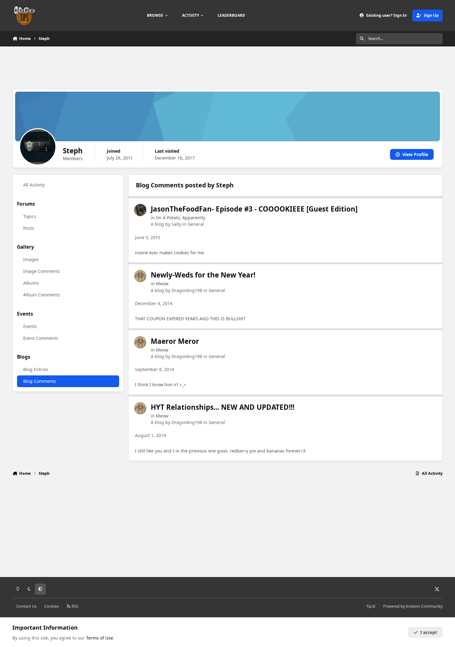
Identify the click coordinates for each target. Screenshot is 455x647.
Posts (28, 228)
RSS (74, 606)
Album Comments (41, 295)
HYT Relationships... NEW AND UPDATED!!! (222, 407)
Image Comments (41, 271)
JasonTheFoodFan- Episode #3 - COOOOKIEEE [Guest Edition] (254, 209)
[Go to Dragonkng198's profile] (140, 276)
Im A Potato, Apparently (180, 218)
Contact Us (26, 606)
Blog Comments (39, 381)
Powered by (413, 606)
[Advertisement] (227, 67)
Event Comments (40, 338)
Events (30, 326)
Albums (31, 283)
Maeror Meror (175, 341)
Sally (176, 224)
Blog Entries (35, 369)
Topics (29, 216)
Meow (162, 283)
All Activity (34, 185)
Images (31, 259)
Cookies (51, 606)
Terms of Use (99, 638)
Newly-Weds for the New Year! (203, 275)
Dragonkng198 (186, 290)
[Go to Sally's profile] (140, 210)
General (196, 224)
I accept (428, 632)
